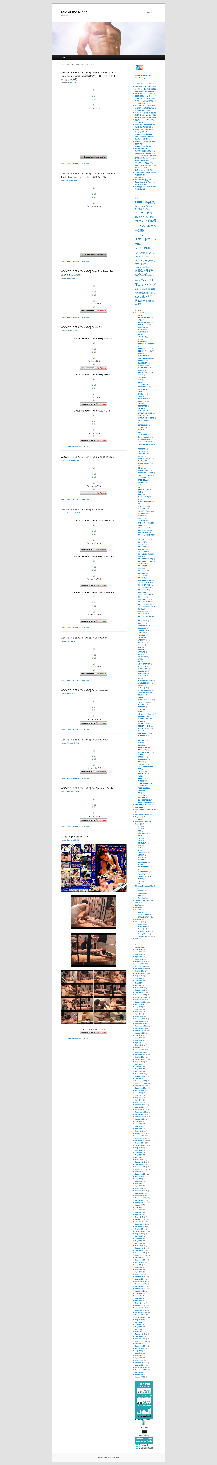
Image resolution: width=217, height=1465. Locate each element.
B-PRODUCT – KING (145, 351)
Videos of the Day (141, 148)
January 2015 (139, 1279)
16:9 (136, 198)
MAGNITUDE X (143, 640)
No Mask (141, 688)
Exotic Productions (144, 437)
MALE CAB (141, 642)
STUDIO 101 (142, 757)
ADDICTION (142, 329)
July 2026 (138, 949)
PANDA (140, 697)
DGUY (140, 829)
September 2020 (140, 1117)
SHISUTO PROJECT (145, 747)
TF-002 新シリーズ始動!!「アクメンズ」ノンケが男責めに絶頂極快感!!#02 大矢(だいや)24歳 (145, 88)
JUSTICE (141, 518)
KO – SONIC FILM (144, 599)
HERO (140, 845)
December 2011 (140, 1367)
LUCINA (140, 637)
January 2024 (139, 1021)
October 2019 (139, 1143)
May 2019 (138, 1155)
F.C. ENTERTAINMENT (145, 439)
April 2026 (138, 956)
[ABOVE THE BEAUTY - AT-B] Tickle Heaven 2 (84, 739)
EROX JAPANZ (143, 435)
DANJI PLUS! (142, 401)
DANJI (140, 396)
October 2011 (139, 1372)
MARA (140, 654)
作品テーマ (151, 275)
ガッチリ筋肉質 (145, 221)
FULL (140, 838)
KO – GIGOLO (142, 552)
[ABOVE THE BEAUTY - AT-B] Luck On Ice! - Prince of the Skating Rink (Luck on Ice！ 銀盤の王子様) (88, 175)
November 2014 (140, 1284)
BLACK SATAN (143, 363)
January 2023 (139, 1050)
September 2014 (140, 1289)
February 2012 (140, 1363)
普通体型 (150, 289)
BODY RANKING (143, 368)
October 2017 (139, 1200)
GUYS (140, 485)
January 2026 (139, 964)
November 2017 (140, 1198)
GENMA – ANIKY (143, 470)
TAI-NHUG (141, 874)
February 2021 (140, 1105)
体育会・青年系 (144, 270)
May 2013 (138, 1327)
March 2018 (139, 1188)
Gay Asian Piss (143, 461)
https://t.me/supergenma (143, 78)
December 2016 (140, 1224)
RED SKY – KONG (144, 726)
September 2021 (140, 1088)
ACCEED (141, 327)
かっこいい (141, 206)
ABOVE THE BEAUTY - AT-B (76, 163)
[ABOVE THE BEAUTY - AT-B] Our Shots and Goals (87, 788)
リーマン (149, 264)
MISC (140, 678)
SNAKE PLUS (142, 862)
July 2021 (138, 1093)
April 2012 (138, 1358)
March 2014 (139, 1303)
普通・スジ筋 (140, 289)
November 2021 (140, 1083)
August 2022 (139, 1062)
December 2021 (140, 1081)
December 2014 (140, 1281)
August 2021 (139, 1090)
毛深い (137, 293)
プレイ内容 (139, 260)
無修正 (142, 292)
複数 (140, 304)
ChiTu (140, 380)
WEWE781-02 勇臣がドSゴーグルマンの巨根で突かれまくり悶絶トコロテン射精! (145, 165)
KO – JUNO (141, 573)
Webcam (138, 919)
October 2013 (139, 1315)
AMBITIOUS (142, 332)
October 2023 (139, 1028)
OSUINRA (141, 695)
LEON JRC (141, 633)
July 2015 (138, 1265)
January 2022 (139, 1078)
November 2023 (140, 1026)
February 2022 (140, 1076)
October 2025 (139, 971)
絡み (136, 304)
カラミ (151, 212)
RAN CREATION (143, 716)
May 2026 (138, 954)
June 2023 (138, 1038)
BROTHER (141, 370)
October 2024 (139, 1000)
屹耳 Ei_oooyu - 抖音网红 (143, 170)
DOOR (140, 423)
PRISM (140, 712)
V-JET (140, 776)
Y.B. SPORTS (142, 795)
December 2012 (140, 1339)
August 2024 (139, 1004)
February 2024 (140, 1019)
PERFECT (141, 707)
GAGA (140, 841)
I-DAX (140, 494)
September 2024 (140, 1002)
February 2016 (140, 1248)
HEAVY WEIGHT (143, 489)
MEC (139, 661)
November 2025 (140, 968)
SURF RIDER (142, 759)
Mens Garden (142, 673)
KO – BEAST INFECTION (146, 535)
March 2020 (139, 1131)
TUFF (140, 881)
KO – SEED (142, 597)
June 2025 (138, 980)
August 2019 (139, 1148)
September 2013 (140, 1317)
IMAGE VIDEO (143, 497)
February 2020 (140, 1133)
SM (136, 206)
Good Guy (141, 893)
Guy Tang (141, 482)
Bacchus (141, 353)
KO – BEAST (142, 528)
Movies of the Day (144, 931)
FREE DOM (142, 449)
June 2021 (138, 1095)
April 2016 (138, 1243)
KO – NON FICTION (144, 585)
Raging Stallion (143, 934)
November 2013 (140, 1312)
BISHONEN (141, 360)
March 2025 (139, 988)
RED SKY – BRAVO (144, 723)
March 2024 (139, 1016)
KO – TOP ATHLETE (145, 611)
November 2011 (140, 1370)
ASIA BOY (141, 912)
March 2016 (139, 1246)
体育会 (146, 267)
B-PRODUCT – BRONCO (146, 344)
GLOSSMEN (142, 478)
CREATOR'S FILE (144, 387)
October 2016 (139, 1229)
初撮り (137, 280)
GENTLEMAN (142, 843)
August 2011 (139, 1377)
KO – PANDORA (143, 587)
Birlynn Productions (145, 358)
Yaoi (136, 938)
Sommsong (139, 177)
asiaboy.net (142, 337)
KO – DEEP (142, 544)
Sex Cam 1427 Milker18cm (144, 139)
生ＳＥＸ (147, 296)
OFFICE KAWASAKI (144, 690)
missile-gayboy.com (145, 680)
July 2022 (138, 1064)
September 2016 (140, 1231)
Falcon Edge (142, 926)
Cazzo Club (142, 924)
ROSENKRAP (142, 735)
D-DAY (140, 391)
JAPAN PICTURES (144, 511)
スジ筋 (139, 234)
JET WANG (141, 513)
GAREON (141, 456)
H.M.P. (140, 487)
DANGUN (141, 394)
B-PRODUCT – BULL (145, 349)
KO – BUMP (142, 542)
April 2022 (138, 1071)
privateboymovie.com (145, 714)
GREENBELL (142, 480)
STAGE (140, 864)
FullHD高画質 (145, 202)
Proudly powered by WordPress (108, 1457)
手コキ (150, 280)
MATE (140, 659)
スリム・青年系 (142, 248)
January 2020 (139, 1136)
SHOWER (141, 860)
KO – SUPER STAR (144, 602)
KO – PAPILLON (143, 590)
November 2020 (140, 1112)
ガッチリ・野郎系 (148, 217)
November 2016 (140, 1226)
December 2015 (140, 1253)
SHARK (140, 743)
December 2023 (140, 1023)
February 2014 (140, 1305)
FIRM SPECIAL (143, 833)
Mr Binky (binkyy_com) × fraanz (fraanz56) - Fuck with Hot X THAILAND (145, 182)
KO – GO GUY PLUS (145, 559)
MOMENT (141, 855)
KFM (139, 850)
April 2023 (138, 1043)
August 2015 (139, 1262)
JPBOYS (141, 516)
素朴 (153, 301)
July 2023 (138, 1035)
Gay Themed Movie (142, 814)
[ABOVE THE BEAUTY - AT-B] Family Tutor (82, 327)
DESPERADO (142, 406)
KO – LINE (141, 578)
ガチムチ (138, 216)
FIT (139, 836)
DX (139, 432)
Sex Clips (141, 740)
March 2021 (139, 1102)
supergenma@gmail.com (143, 75)
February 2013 (140, 1334)
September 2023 (140, 1031)
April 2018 (138, 1186)
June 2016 (138, 1238)
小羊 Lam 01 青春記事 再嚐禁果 (145, 113)
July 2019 (138, 1150)
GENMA (140, 468)
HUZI (139, 492)
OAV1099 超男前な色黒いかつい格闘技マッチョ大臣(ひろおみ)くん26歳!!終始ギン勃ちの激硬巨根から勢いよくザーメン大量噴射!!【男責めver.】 (145, 156)
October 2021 (139, 1085)
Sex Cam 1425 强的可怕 (143, 146)
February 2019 (140, 1162)
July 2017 (138, 1207)
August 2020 (139, 1119)
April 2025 (138, 985)
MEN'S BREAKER (144, 664)
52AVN (140, 315)
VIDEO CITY (142, 778)
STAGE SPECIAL (144, 867)
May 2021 (138, 1097)
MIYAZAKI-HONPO (144, 683)
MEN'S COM (142, 666)
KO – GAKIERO (143, 549)
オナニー (140, 213)
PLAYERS (141, 709)
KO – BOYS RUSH (144, 540)
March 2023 (139, 1045)
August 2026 (139, 947)
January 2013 (139, 1336)
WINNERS (141, 781)
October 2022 (139, 1057)
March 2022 (139, 1074)
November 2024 (140, 997)
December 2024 (140, 995)
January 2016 (139, 1250)
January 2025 (139, 992)
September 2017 (140, 1202)
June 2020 (138, 1124)
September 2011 (140, 1374)
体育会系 (141, 275)
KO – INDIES (142, 571)
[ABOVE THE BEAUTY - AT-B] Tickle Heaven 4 (84, 690)
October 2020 (139, 1114)
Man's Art (141, 649)
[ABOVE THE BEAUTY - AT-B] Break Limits (82, 509)
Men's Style (142, 671)
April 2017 (138, 1214)
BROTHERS (139, 807)
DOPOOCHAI (142, 425)
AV (139, 339)
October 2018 (139, 1172)
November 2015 (140, 1255)
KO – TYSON (142, 614)
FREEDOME (142, 451)
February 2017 (140, 1219)
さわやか (149, 206)
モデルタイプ (140, 264)
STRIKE (140, 754)
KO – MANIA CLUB (144, 580)
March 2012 (139, 1360)
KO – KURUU (142, 575)
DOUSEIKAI (142, 427)
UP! (139, 883)
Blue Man (141, 891)
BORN (140, 826)
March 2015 (139, 1274)
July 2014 (138, 1293)
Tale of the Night (74, 11)
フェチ (153, 253)
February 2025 (140, 990)
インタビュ (146, 209)
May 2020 (138, 1126)
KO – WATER (142, 621)
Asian (87, 163)
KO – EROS (142, 547)
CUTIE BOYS (142, 389)
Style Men (141, 898)
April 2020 (138, 1128)
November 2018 (140, 1169)
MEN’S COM (142, 676)
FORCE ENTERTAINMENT (147, 444)
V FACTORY (142, 774)
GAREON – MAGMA (144, 458)
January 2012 (139, 1365)
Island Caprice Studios (146, 501)
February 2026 (140, 961)
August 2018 (139, 1176)
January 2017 (139, 1222)
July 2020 (138, 1121)
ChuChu (140, 382)
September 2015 (140, 1260)
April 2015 (138, 1272)
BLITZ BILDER (143, 365)
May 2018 (138, 1183)
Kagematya (141, 520)
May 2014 (138, 1298)
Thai (136, 910)
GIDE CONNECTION (145, 475)
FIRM (139, 831)
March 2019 (139, 1160)
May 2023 (138, 1040)
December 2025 (140, 966)
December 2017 (140, 1195)
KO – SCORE (142, 592)
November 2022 (140, 1055)
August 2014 (139, 1291)
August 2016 (139, 1234)
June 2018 (138, 1181)
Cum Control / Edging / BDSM (145, 809)
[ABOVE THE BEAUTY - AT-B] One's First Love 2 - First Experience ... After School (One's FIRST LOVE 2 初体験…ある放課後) (89, 76)
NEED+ (140, 857)
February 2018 (140, 1191)
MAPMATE (141, 652)
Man (139, 647)
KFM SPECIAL (143, 852)
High (139, 895)
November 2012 (140, 1341)
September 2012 (140, 1346)
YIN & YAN (141, 798)
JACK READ (142, 508)
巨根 (143, 279)
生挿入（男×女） (151, 293)
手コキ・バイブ (145, 284)
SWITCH (141, 762)
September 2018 (140, 1174)
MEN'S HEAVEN (143, 669)
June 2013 (138, 1324)
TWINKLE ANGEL (144, 771)
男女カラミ (141, 300)
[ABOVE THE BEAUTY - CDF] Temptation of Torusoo (87, 456)
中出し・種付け (139, 267)
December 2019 (140, 1138)
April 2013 (138, 1329)
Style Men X (139, 907)
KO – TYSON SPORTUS (146, 616)
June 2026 (138, 952)
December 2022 (140, 1052)
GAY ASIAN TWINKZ (145, 917)
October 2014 (139, 1286)
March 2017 (139, 1217)
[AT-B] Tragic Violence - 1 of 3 (75, 836)
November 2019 (140, 1140)
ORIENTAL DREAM (144, 692)
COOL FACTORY (143, 384)
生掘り (138, 296)
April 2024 (138, 1014)
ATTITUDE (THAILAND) (143, 805)
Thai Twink (141, 764)
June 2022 (138, 1066)
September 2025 (140, 973)
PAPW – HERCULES (145, 700)
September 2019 (140, 1145)
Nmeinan (141, 685)
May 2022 (138, 1069)
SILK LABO (142, 750)
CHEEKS (141, 377)
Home (63, 57)
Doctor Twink (142, 420)
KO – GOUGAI (142, 566)
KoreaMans (142, 628)
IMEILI (140, 499)
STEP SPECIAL (143, 871)
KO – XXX (141, 623)
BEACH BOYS (142, 356)
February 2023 (140, 1047)
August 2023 (139, 1033)
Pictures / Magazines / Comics (145, 886)
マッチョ (150, 260)
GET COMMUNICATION (146, 473)
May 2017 (138, 1212)
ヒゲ (148, 253)
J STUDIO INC (142, 506)
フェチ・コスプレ (142, 256)
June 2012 (138, 1353)
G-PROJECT (142, 454)
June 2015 (138, 1267)
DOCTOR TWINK (143, 915)
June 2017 (138, 1210)
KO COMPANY (143, 626)
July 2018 (138, 1179)
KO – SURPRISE (143, 604)
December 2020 (140, 1109)
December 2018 (140, 1167)
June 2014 (138, 1296)
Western (138, 922)
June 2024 (138, 1009)
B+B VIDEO (142, 341)
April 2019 (138, 1157)
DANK (140, 403)
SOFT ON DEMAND (144, 752)
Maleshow (141, 645)
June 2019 (138, 1152)
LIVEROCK (141, 635)
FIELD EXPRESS (144, 442)
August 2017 (139, 1205)
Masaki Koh (142, 657)
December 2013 (140, 1310)
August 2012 (139, 1348)
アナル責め (138, 209)
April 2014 (138, 1300)
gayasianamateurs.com (146, 463)
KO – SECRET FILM (144, 595)
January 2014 (139, 1308)
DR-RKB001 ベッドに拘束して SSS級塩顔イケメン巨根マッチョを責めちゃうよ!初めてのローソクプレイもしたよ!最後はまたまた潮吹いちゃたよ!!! (145, 98)
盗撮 (149, 301)
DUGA (140, 430)
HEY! (139, 848)
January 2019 (139, 1164)
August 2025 (139, 976)
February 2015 (140, 1277)
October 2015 (139, 1257)
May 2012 (138, 1355)
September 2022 (140, 1059)
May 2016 (138, 1241)
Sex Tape (138, 905)
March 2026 (139, 959)
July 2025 (138, 978)
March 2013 (139, 1331)
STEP (140, 869)
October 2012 (139, 1343)
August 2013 (139, 1319)
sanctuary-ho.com (144, 738)
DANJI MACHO (143, 399)
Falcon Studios (143, 929)
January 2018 (139, 1193)
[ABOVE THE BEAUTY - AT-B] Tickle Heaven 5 (84, 637)
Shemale (141, 745)
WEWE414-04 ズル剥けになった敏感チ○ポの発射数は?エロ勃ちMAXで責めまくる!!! (145, 107)
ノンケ (140, 252)
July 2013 (138, 1322)
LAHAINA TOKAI (143, 630)
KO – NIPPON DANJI (145, 583)
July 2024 (138, 1007)
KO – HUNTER (142, 568)
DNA (139, 819)
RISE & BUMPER (144, 733)
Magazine (138, 817)
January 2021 (139, 1107)
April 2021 (138, 1100)
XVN (139, 793)
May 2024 (138, 1011)
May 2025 (138, 983)
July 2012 (138, 1351)
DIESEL (140, 408)
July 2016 (138, 1236)
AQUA (140, 334)
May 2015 (138, 1269)
